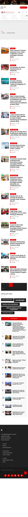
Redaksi (4, 445)
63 (3, 288)
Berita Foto (13, 65)
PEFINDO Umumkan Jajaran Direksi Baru (17, 406)
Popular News (14, 318)
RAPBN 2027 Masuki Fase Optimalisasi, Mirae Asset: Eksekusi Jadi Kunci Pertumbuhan (19, 376)
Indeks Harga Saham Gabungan (13, 308)
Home (3, 32)
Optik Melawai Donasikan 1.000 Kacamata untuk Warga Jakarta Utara (19, 413)
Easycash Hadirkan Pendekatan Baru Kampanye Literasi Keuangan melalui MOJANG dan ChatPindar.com (16, 181)
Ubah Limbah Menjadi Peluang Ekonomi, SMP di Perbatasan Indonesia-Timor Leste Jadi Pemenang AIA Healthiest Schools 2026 (18, 100)
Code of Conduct (6, 454)
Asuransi (12, 48)
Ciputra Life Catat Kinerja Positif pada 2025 (19, 398)
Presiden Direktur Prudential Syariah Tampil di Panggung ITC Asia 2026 (18, 83)
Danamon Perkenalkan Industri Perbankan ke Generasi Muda (17, 243)
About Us (5, 443)
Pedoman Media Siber (7, 452)
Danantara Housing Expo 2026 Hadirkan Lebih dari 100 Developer (18, 391)
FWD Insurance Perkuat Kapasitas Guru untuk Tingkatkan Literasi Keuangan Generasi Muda (18, 54)
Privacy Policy (6, 451)
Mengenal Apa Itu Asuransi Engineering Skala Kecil (19, 368)
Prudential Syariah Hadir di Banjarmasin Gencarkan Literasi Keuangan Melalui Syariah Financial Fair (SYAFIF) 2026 (18, 163)
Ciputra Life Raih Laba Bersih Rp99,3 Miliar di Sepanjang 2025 (18, 345)
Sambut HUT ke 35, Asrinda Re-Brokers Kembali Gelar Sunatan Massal (17, 198)
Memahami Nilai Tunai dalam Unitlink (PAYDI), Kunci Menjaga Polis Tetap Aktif (19, 353)
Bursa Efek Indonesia (10, 304)
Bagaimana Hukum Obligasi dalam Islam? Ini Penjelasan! (19, 361)
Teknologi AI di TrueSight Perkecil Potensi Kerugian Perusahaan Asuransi (19, 337)
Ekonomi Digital (14, 129)
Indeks (4, 462)
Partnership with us (7, 447)
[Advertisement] (14, 494)
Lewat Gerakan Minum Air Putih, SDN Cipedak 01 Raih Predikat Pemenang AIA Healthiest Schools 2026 (18, 118)
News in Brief (13, 143)
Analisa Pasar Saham (7, 299)
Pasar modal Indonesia (8, 312)
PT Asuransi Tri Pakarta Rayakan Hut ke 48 (18, 383)
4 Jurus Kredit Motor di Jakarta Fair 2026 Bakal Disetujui (18, 257)
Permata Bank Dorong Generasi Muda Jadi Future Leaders (17, 147)
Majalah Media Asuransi (8, 460)
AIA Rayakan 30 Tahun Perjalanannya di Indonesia (17, 69)
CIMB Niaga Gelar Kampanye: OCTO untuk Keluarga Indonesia (18, 213)
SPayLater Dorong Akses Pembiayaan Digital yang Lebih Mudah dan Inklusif (18, 133)
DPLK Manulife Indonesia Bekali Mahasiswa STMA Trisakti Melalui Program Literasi (18, 271)
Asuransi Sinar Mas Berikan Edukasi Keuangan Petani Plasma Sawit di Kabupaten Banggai (18, 228)
